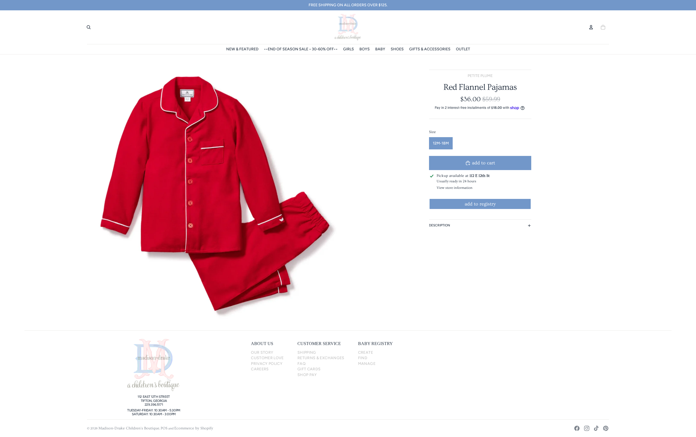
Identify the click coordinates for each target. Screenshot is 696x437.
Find (362, 358)
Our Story (262, 352)
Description (439, 225)
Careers (260, 369)
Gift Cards (309, 369)
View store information (455, 188)
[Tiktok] (596, 428)
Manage (366, 363)
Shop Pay (307, 375)
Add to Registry (480, 204)
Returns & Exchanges (320, 358)
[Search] (89, 27)
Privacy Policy (266, 363)
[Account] (591, 27)
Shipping (306, 352)
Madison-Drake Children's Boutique (128, 428)
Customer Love (267, 358)
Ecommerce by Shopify (193, 428)
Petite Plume (480, 75)
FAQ (301, 363)
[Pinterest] (605, 428)
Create (365, 352)
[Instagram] (586, 428)
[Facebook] (577, 428)
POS (164, 428)
